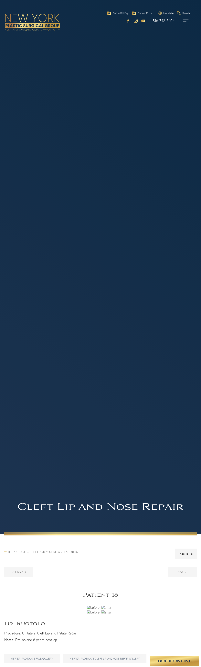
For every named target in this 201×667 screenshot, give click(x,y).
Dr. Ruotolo (16, 551)
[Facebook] (128, 21)
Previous (20, 572)
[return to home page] (23, 14)
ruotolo (186, 554)
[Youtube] (143, 21)
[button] (165, 13)
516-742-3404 (164, 21)
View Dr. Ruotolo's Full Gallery (32, 658)
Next (181, 572)
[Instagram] (136, 21)
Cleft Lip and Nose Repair (44, 551)
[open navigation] (182, 21)
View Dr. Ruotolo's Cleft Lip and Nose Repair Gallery (105, 658)
